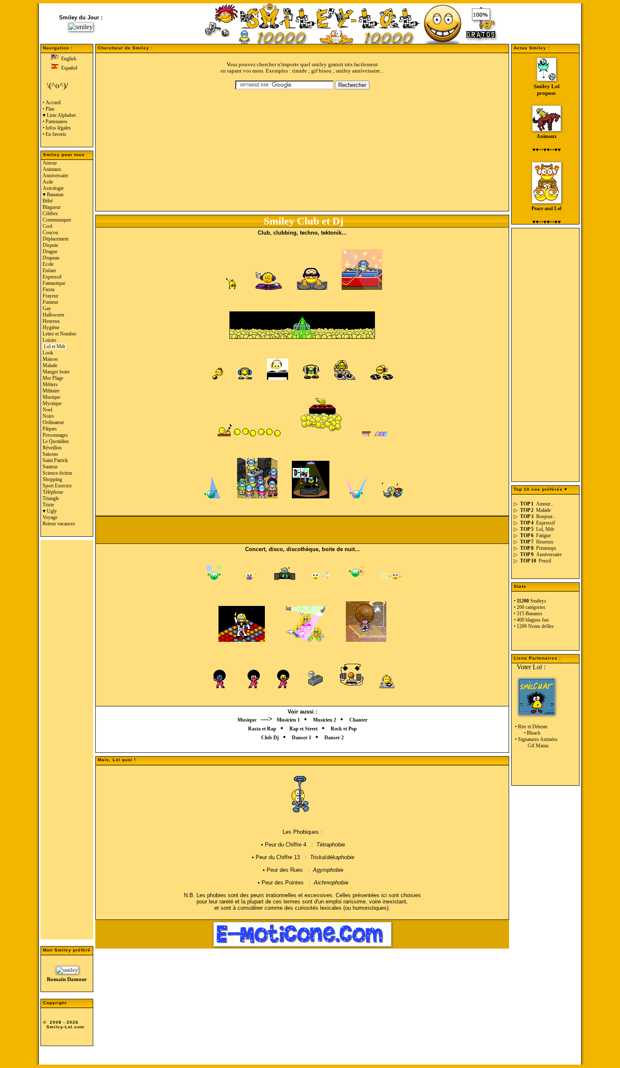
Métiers (50, 384)
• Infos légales (57, 128)
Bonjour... (546, 516)
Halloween (53, 315)
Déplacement (55, 239)
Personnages (55, 435)
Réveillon (52, 448)
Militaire (51, 391)
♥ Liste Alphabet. (60, 115)
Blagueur (52, 207)
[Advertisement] (66, 743)
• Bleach (527, 733)
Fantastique (54, 283)
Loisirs (50, 340)
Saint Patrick (55, 460)
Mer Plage (53, 378)
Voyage (50, 517)
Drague (50, 251)
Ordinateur (53, 422)
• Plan (48, 109)
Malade (50, 365)
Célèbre (50, 213)
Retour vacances (59, 524)
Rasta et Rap (262, 729)
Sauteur (50, 467)
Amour (50, 163)
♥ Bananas (53, 194)
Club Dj (270, 738)
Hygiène (51, 327)
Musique (51, 397)
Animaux (52, 169)
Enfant (49, 270)
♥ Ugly (50, 511)
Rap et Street (303, 729)
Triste (48, 505)
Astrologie (53, 188)
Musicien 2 (324, 720)
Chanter (358, 720)
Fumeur (50, 302)
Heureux (51, 321)
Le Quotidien (56, 441)
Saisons (50, 454)
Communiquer (57, 220)
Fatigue (543, 535)
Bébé (48, 201)
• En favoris (54, 134)
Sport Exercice (57, 486)
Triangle (51, 498)
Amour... (545, 504)
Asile (48, 182)
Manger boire (56, 372)
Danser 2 (334, 738)
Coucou (50, 232)
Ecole (48, 264)
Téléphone (53, 492)
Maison (50, 359)
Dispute (50, 245)
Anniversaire (55, 175)
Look (48, 353)
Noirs (48, 416)
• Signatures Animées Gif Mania (536, 742)
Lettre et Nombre (59, 334)
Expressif (52, 277)
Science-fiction (57, 473)
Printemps (546, 548)
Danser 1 (301, 738)
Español (68, 68)
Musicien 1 (288, 720)
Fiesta (48, 289)
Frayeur (50, 296)
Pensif (545, 561)
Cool (47, 226)
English (67, 59)
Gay (47, 308)
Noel (47, 410)
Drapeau (51, 258)
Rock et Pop (344, 729)
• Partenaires (55, 121)
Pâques (50, 429)
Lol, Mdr (545, 529)
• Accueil (52, 102)
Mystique (52, 403)
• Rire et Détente (530, 727)
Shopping (52, 479)
